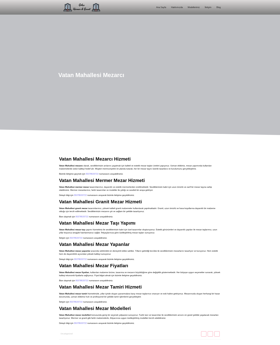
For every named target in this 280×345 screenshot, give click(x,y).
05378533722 (92, 174)
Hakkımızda (177, 7)
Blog (218, 7)
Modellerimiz (194, 7)
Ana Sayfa (161, 7)
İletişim (208, 7)
